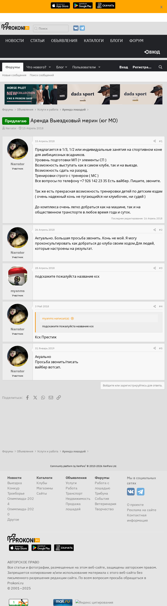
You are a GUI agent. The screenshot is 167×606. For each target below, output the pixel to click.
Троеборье (16, 493)
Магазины (45, 488)
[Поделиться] (154, 141)
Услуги (71, 483)
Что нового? (36, 67)
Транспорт (74, 493)
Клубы (42, 483)
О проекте (135, 504)
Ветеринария (105, 504)
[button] (50, 67)
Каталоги (94, 40)
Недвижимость (78, 498)
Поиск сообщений (42, 75)
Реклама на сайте (141, 510)
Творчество (104, 509)
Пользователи (84, 67)
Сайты (42, 493)
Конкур (13, 488)
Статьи (37, 40)
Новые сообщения (14, 75)
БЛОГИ (116, 40)
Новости (14, 40)
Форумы (12, 67)
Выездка (14, 483)
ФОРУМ (136, 40)
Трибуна (101, 493)
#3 (160, 268)
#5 (160, 348)
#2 (160, 229)
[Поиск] (160, 67)
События (102, 498)
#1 (160, 141)
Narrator (11, 128)
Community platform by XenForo (83, 466)
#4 (160, 306)
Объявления (64, 40)
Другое (13, 519)
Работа (71, 488)
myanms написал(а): (55, 318)
